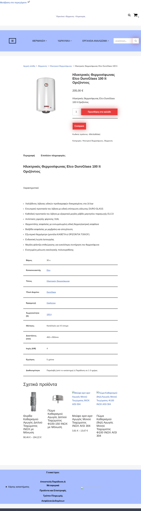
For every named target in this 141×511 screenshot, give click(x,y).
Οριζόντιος (51, 303)
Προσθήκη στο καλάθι (99, 112)
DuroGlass (51, 292)
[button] (46, 40)
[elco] (46, 95)
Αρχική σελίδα (29, 66)
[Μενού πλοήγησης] (12, 40)
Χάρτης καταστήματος (18, 487)
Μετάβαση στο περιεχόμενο (13, 2)
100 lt (49, 314)
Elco (48, 270)
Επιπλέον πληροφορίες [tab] (53, 155)
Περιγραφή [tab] (29, 155)
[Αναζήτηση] (129, 15)
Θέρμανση (42, 66)
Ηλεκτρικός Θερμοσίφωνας (58, 281)
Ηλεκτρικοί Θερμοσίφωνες (61, 66)
